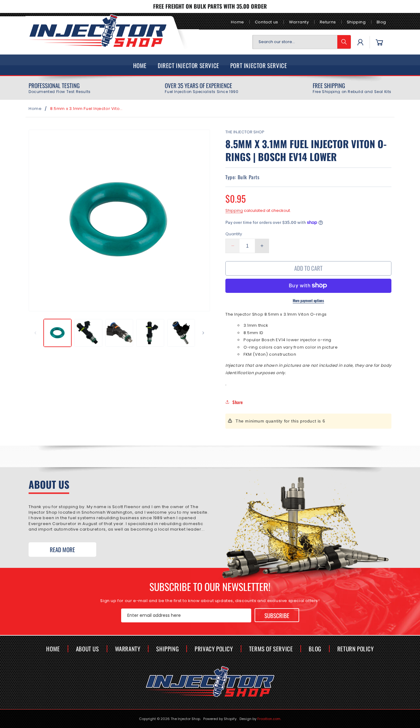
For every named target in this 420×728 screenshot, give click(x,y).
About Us (87, 648)
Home (237, 22)
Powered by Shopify (219, 718)
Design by (260, 718)
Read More (62, 549)
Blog (381, 22)
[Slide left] (35, 333)
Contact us (266, 22)
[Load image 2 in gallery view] (88, 333)
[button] (379, 42)
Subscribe (276, 615)
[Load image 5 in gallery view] (181, 333)
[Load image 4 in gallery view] (150, 333)
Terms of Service (271, 648)
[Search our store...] (344, 42)
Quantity (233, 234)
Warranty (299, 22)
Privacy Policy (214, 648)
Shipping (356, 22)
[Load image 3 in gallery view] (119, 333)
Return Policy (355, 648)
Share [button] (237, 402)
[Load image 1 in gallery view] (57, 333)
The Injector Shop (185, 718)
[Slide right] (203, 333)
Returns (328, 22)
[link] (60, 88)
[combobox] (301, 42)
